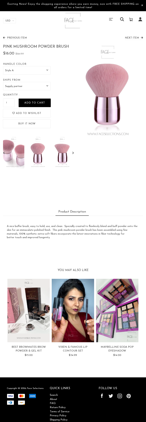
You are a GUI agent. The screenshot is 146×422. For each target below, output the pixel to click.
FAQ (53, 403)
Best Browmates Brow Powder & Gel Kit (29, 349)
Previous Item (17, 38)
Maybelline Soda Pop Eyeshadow (117, 349)
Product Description (72, 211)
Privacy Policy (58, 415)
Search (54, 395)
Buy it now (27, 123)
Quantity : (11, 95)
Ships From (11, 80)
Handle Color (14, 64)
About (53, 399)
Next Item (132, 38)
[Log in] (140, 22)
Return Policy (58, 407)
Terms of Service (59, 411)
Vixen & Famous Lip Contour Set (72, 349)
